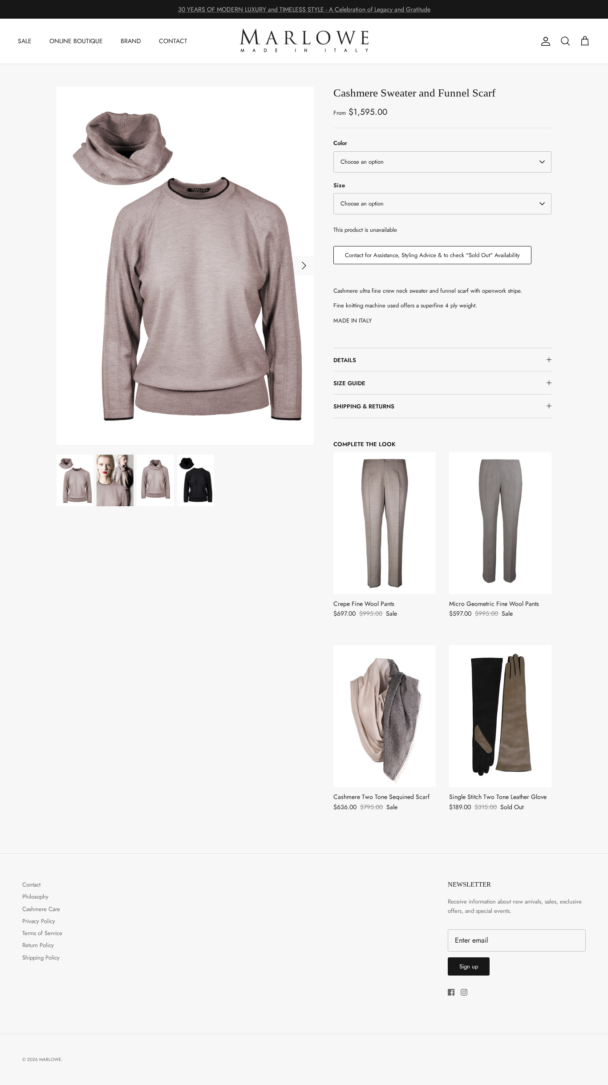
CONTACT (173, 40)
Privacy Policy (38, 921)
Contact (31, 884)
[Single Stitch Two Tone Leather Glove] (500, 716)
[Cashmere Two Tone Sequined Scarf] (384, 716)
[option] (185, 265)
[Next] (304, 265)
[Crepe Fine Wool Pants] (384, 523)
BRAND (131, 40)
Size (339, 186)
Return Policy (38, 945)
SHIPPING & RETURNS (363, 406)
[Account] (544, 41)
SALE (25, 40)
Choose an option (362, 161)
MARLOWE (50, 1059)
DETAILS (344, 360)
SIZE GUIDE (349, 383)
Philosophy (35, 896)
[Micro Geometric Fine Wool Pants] (500, 523)
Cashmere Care (41, 909)
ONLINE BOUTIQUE (76, 40)
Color (340, 143)
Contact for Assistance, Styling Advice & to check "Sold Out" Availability (432, 255)
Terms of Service (42, 933)
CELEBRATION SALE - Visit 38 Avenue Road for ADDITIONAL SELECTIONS (304, 10)
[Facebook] (451, 992)
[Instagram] (464, 992)
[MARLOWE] (304, 41)
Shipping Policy (41, 957)
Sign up (468, 966)
